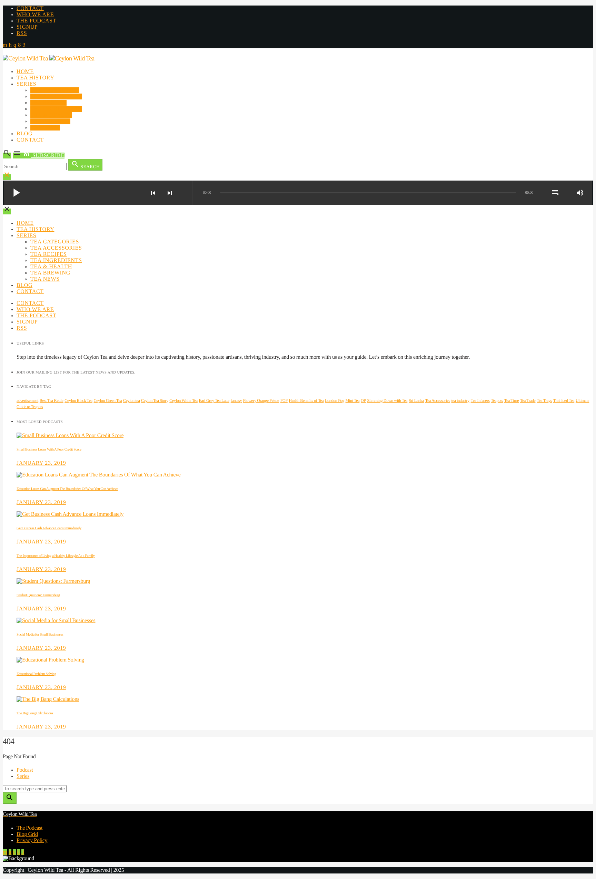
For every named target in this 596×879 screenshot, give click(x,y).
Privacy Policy (32, 840)
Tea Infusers (480, 400)
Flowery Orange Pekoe (261, 400)
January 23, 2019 (41, 463)
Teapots (497, 400)
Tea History (35, 78)
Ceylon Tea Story (154, 400)
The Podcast (36, 21)
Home (25, 72)
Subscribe (43, 155)
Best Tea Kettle (51, 400)
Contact (30, 8)
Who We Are (35, 15)
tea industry (460, 400)
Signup (27, 27)
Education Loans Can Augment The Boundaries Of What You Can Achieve (67, 489)
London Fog (334, 400)
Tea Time (511, 400)
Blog (24, 134)
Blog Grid (27, 834)
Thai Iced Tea (563, 400)
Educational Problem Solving (36, 674)
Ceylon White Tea (183, 400)
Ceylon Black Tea (78, 400)
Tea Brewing (50, 121)
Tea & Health (51, 115)
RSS (22, 33)
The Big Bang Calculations (35, 713)
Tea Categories (54, 90)
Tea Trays (544, 400)
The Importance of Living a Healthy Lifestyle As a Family (56, 556)
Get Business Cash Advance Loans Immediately (49, 528)
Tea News (45, 128)
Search (85, 164)
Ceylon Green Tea (107, 400)
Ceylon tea (131, 400)
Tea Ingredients (56, 109)
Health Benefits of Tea (306, 400)
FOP (284, 400)
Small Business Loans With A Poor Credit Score (49, 449)
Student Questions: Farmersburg (38, 595)
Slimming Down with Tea (387, 400)
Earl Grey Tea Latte (214, 400)
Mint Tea (353, 400)
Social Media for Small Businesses (40, 634)
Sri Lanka (416, 400)
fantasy (236, 400)
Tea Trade (528, 400)
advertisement (27, 400)
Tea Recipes (48, 103)
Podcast (25, 770)
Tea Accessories (56, 96)
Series (26, 84)
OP (363, 400)
